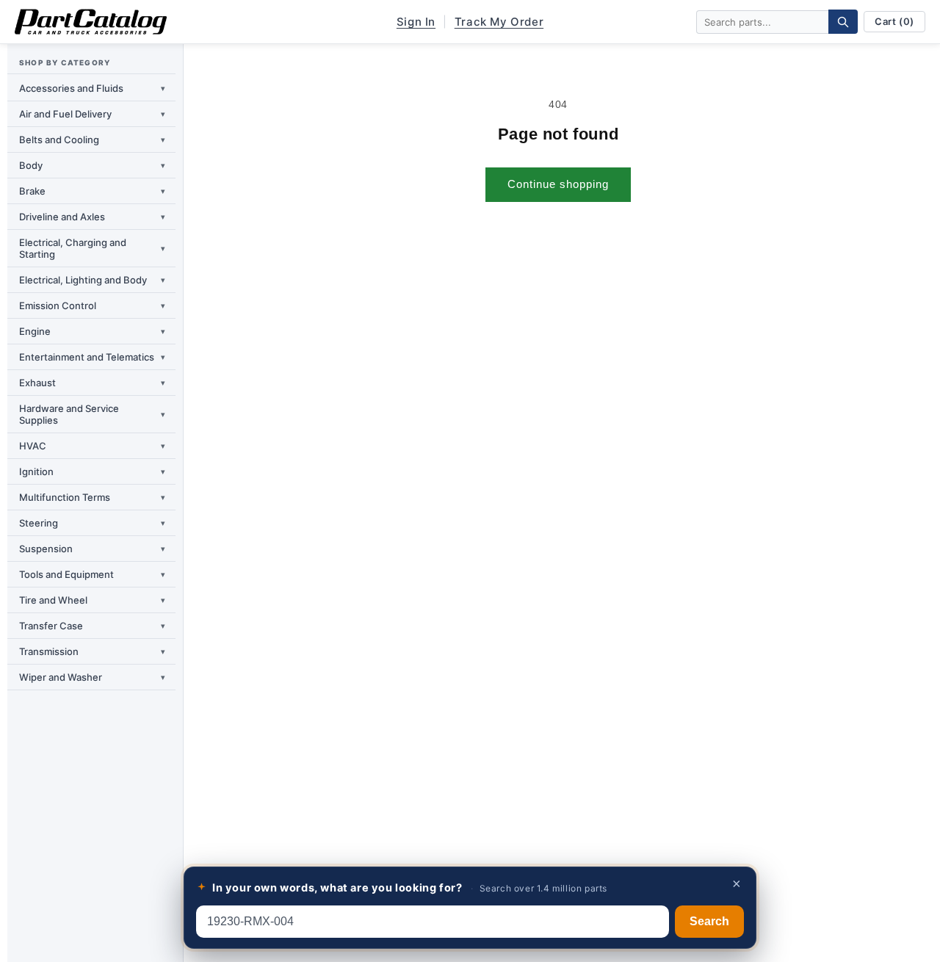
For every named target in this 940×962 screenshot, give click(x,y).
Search (709, 921)
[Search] (843, 22)
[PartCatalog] (91, 22)
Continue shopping (558, 184)
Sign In (416, 22)
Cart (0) (894, 21)
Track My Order (499, 22)
